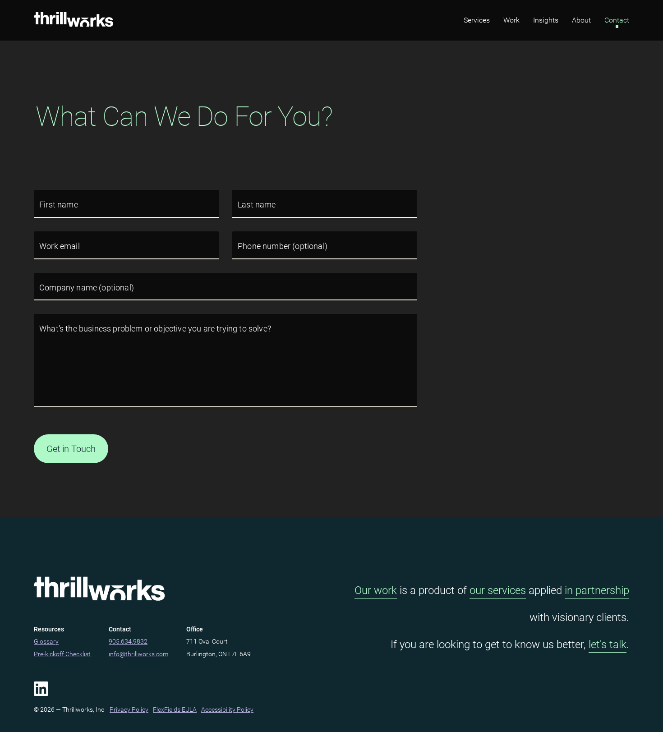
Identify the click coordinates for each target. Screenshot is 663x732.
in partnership (597, 590)
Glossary (46, 641)
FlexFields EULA (175, 709)
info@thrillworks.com (138, 654)
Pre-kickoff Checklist (62, 654)
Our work (376, 590)
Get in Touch (71, 448)
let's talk (607, 644)
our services (498, 590)
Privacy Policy (129, 709)
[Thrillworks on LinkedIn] (41, 688)
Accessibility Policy (227, 709)
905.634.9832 (128, 641)
